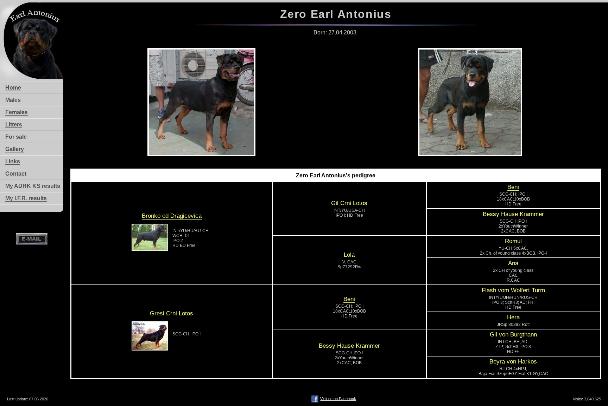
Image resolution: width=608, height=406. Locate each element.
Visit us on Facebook (338, 399)
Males (13, 100)
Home (13, 88)
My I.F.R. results (26, 198)
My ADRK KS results (32, 186)
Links (12, 161)
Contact (15, 174)
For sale (16, 137)
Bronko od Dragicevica (172, 215)
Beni (513, 187)
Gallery (14, 149)
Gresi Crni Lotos (171, 313)
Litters (13, 124)
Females (16, 112)
